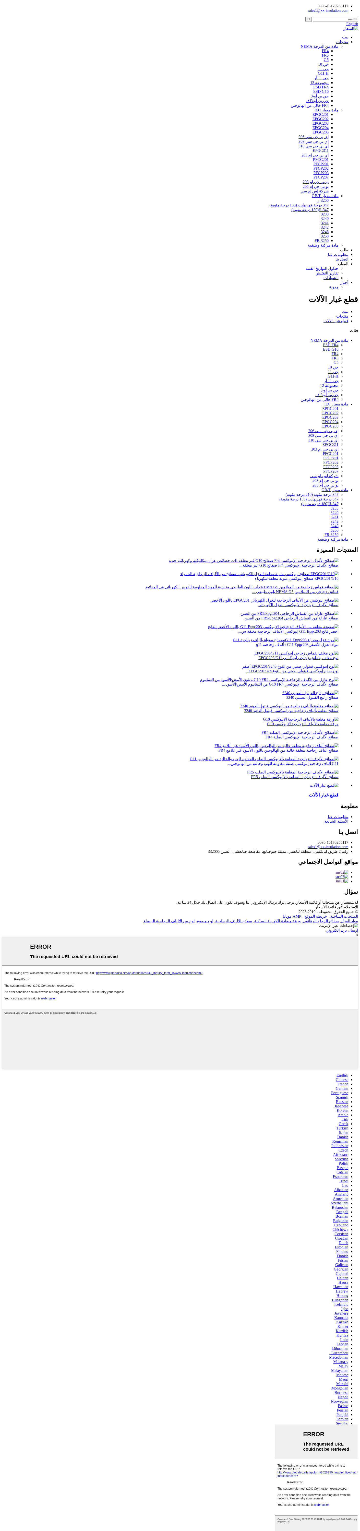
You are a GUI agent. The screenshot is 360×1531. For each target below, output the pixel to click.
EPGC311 (321, 150)
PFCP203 (321, 173)
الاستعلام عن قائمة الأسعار (336, 907)
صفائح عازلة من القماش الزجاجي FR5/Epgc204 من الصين (291, 618)
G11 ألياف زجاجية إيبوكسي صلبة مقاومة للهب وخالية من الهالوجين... (283, 763)
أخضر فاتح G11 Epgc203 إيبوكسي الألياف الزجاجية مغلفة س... (288, 631)
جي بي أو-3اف (317, 101)
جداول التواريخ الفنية (322, 268)
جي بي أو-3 (320, 96)
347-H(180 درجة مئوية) (310, 210)
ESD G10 (321, 91)
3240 (325, 218)
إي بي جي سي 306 (314, 137)
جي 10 (323, 64)
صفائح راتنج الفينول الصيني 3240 (312, 697)
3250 (325, 236)
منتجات (342, 42)
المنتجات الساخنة (344, 916)
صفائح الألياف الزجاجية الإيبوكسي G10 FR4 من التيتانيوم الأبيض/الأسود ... (280, 684)
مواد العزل (349, 921)
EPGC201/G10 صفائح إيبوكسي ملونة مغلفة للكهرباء (296, 578)
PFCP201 (321, 164)
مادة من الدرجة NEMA (319, 46)
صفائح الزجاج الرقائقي (321, 921)
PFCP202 (321, 168)
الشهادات (331, 278)
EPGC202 (320, 119)
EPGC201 (320, 114)
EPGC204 (320, 128)
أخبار (344, 282)
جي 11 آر (321, 78)
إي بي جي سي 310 (314, 146)
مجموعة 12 (319, 83)
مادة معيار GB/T (325, 196)
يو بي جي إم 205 (316, 186)
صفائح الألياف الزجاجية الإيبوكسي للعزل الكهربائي (298, 605)
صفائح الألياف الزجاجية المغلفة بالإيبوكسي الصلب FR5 (294, 777)
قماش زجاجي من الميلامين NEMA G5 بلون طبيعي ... (295, 592)
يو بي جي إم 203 (316, 182)
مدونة (333, 287)
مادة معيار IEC (326, 110)
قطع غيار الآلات (336, 321)
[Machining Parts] (324, 785)
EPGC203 (320, 123)
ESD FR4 (321, 87)
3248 (325, 232)
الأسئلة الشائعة (336, 821)
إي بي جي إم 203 (315, 155)
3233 (325, 214)
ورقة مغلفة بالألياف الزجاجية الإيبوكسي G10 (302, 724)
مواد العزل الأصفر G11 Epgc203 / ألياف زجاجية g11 (297, 644)
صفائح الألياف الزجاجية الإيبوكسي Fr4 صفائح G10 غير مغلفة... (289, 565)
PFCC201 (321, 159)
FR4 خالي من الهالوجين (310, 105)
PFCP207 (321, 177)
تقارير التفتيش (326, 273)
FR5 (325, 55)
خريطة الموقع (315, 916)
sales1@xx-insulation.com (328, 847)
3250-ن (323, 200)
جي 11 (323, 69)
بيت (345, 37)
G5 (326, 60)
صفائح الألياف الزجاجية (233, 921)
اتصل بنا (342, 259)
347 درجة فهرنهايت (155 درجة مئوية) (299, 205)
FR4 (325, 51)
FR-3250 (322, 240)
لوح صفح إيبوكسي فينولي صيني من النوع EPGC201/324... (292, 671)
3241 (325, 223)
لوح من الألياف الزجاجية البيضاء (169, 921)
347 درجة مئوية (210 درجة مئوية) (312, 494)
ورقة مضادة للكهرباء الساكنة (277, 921)
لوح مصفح (205, 921)
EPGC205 (320, 132)
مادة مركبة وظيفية (323, 245)
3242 (325, 227)
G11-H (323, 73)
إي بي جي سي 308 (314, 141)
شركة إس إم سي (314, 191)
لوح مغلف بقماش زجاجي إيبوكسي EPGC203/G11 (298, 658)
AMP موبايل (291, 916)
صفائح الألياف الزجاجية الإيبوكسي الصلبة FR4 (301, 737)
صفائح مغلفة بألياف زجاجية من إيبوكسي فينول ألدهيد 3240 (291, 711)
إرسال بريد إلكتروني (342, 930)
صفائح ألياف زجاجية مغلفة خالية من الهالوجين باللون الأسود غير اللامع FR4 (278, 750)
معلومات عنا (338, 254)
